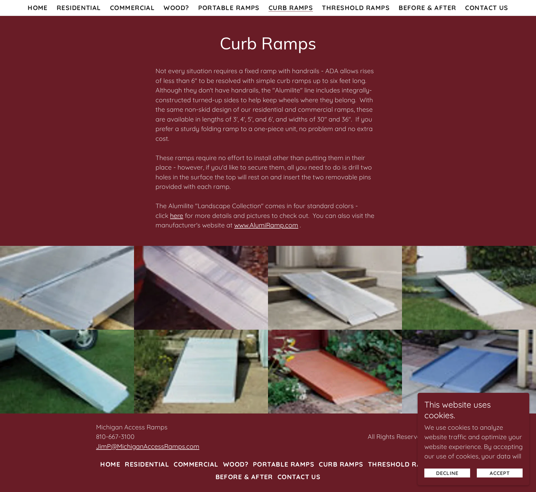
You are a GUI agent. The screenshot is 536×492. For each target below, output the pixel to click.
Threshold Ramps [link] (356, 8)
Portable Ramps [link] (229, 8)
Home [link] (38, 8)
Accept (500, 473)
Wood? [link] (176, 8)
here (176, 215)
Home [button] (110, 464)
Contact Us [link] (486, 8)
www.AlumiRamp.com (266, 225)
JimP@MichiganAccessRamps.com (147, 446)
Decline (447, 473)
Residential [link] (79, 8)
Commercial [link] (132, 8)
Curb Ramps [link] (291, 7)
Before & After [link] (427, 8)
